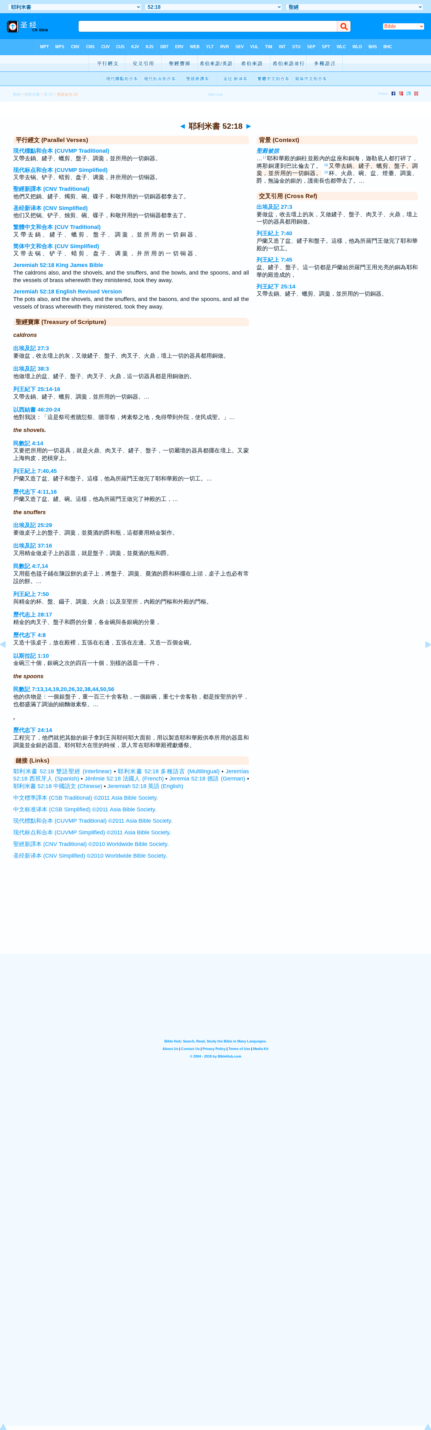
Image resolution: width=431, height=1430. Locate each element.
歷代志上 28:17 (32, 614)
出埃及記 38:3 (31, 369)
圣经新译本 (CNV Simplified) (50, 208)
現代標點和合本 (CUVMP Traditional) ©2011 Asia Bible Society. (93, 821)
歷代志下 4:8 (29, 635)
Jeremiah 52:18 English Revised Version (67, 291)
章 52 (48, 94)
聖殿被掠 (268, 151)
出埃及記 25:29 (32, 525)
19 (326, 172)
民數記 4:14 (28, 443)
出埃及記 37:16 (32, 545)
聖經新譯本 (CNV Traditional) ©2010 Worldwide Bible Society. (91, 844)
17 (264, 157)
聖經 (17, 94)
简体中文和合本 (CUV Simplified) (56, 246)
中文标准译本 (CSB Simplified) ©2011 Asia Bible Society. (84, 809)
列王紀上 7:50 (31, 594)
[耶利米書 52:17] (8, 658)
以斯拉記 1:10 (31, 656)
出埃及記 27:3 (31, 348)
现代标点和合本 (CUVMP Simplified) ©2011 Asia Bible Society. (92, 832)
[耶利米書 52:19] (423, 658)
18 (326, 165)
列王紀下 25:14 (276, 286)
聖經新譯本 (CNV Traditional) (51, 189)
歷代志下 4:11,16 (35, 492)
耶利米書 (32, 94)
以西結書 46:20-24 (36, 409)
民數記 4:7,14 (30, 566)
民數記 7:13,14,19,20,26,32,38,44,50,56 (63, 689)
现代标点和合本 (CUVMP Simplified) (60, 170)
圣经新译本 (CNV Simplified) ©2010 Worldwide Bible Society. (90, 856)
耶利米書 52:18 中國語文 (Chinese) (57, 786)
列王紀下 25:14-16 (36, 389)
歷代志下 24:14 (32, 730)
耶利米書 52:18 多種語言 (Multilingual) (168, 771)
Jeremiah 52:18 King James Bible (58, 265)
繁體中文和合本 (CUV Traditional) (57, 227)
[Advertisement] (215, 914)
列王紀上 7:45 (274, 260)
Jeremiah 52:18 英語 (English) (145, 786)
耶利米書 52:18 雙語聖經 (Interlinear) (62, 771)
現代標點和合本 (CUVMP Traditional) (61, 151)
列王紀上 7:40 (274, 233)
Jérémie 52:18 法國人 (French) (124, 778)
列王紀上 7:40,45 (35, 471)
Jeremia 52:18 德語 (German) (207, 778)
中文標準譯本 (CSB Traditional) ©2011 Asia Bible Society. (85, 798)
